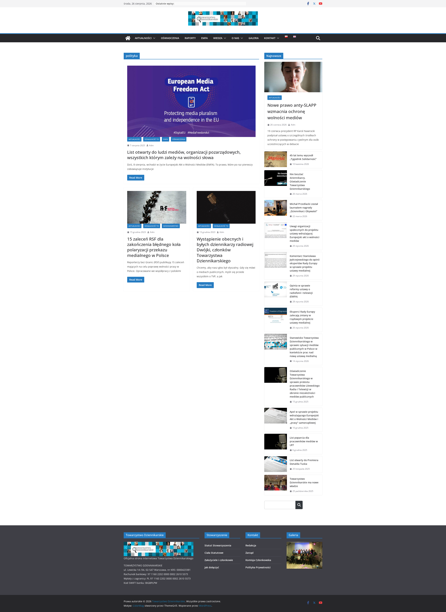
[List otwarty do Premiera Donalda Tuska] (275, 464)
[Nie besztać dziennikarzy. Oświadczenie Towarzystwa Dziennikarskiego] (275, 184)
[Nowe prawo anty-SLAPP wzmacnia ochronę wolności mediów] (293, 77)
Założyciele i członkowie (219, 560)
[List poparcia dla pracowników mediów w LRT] (275, 444)
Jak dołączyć (212, 567)
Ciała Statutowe (214, 552)
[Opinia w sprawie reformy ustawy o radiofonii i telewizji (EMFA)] (275, 294)
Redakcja (250, 545)
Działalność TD (152, 139)
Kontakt (269, 38)
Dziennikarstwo (170, 226)
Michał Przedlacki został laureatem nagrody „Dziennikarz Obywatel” (304, 207)
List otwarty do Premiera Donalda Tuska (304, 461)
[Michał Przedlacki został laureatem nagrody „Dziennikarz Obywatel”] (275, 210)
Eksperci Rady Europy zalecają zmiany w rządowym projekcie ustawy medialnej (302, 317)
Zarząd (249, 552)
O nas (235, 38)
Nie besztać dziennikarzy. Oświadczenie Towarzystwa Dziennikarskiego (300, 181)
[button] (153, 38)
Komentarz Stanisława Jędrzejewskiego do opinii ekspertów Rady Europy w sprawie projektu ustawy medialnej (305, 263)
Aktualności (143, 38)
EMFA (204, 38)
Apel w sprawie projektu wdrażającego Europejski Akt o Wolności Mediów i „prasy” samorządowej (304, 417)
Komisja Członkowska (258, 560)
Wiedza (217, 38)
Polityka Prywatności (258, 567)
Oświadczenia (170, 38)
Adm (151, 145)
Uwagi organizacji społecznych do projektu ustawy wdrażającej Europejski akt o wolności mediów (304, 233)
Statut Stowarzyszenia (218, 545)
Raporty (190, 38)
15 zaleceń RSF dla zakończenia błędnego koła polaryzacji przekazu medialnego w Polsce (154, 247)
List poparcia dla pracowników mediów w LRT (304, 441)
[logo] (158, 544)
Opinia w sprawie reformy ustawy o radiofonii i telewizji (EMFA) (301, 291)
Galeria (254, 38)
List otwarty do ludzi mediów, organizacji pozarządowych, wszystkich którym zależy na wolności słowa (184, 154)
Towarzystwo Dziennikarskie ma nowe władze (304, 482)
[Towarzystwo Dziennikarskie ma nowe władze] (275, 485)
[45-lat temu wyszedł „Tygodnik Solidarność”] (275, 159)
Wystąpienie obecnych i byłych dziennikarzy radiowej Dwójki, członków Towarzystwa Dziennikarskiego (225, 250)
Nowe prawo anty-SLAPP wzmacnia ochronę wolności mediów (291, 111)
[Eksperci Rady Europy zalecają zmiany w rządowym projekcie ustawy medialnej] (275, 320)
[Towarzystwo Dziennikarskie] (128, 38)
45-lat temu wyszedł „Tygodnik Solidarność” (303, 157)
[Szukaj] (299, 505)
